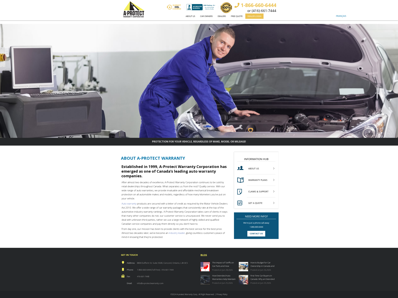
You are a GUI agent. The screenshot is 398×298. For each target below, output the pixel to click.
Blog (204, 254)
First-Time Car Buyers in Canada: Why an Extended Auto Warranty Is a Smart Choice (262, 277)
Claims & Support (258, 191)
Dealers (222, 16)
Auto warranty (129, 203)
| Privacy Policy (221, 294)
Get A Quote (255, 203)
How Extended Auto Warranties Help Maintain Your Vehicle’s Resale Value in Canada (224, 277)
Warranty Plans (257, 180)
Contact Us (256, 233)
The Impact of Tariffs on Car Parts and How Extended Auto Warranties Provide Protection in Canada (224, 264)
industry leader (176, 232)
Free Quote (237, 16)
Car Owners (206, 16)
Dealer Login (254, 16)
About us (190, 16)
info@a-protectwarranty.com (150, 283)
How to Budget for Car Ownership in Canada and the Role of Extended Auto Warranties (262, 264)
